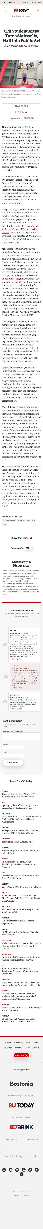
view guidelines (17, 731)
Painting (21, 521)
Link (20, 659)
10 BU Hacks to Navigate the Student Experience (18, 922)
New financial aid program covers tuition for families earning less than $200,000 (21, 958)
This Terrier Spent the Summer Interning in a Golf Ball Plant (21, 852)
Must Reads (18, 1042)
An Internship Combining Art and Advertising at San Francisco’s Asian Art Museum (19, 864)
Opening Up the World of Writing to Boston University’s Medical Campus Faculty (20, 806)
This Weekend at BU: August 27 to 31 (17, 842)
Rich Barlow (22, 112)
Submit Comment (12, 762)
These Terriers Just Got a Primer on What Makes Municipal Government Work (19, 795)
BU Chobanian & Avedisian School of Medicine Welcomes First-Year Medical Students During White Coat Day (19, 996)
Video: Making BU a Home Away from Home (21, 887)
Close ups (8, 1048)
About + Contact (32, 1048)
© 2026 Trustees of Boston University (21, 1191)
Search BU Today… (14, 1156)
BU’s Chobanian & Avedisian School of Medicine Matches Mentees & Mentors (19, 1020)
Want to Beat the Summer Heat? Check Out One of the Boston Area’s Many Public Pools (21, 984)
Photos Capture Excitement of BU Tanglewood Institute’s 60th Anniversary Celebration (20, 971)
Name (5, 745)
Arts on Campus (9, 521)
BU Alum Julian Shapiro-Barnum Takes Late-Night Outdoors (21, 933)
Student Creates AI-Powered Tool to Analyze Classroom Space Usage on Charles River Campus (21, 946)
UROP (4, 524)
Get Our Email (19, 1055)
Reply (14, 659)
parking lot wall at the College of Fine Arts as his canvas (20, 229)
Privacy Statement (17, 1195)
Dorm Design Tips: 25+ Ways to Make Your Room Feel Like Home (20, 877)
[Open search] (37, 11)
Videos (28, 1042)
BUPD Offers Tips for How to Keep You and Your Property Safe (20, 911)
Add (27, 548)
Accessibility (27, 1195)
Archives (19, 1048)
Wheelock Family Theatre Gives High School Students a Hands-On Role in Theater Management (21, 819)
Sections (7, 1042)
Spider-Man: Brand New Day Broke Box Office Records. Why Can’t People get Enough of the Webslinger (21, 898)
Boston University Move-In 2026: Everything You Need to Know (21, 1009)
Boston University (9, 2)
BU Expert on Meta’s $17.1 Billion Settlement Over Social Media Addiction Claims (21, 832)
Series (37, 1042)
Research (31, 521)
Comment (13, 731)
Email (5, 752)
